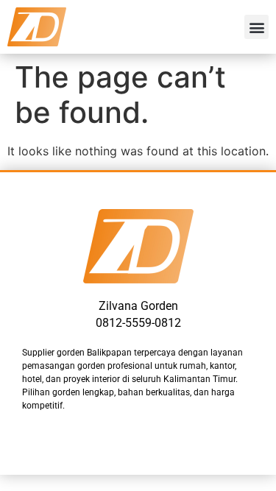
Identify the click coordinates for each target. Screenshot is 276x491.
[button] (256, 27)
